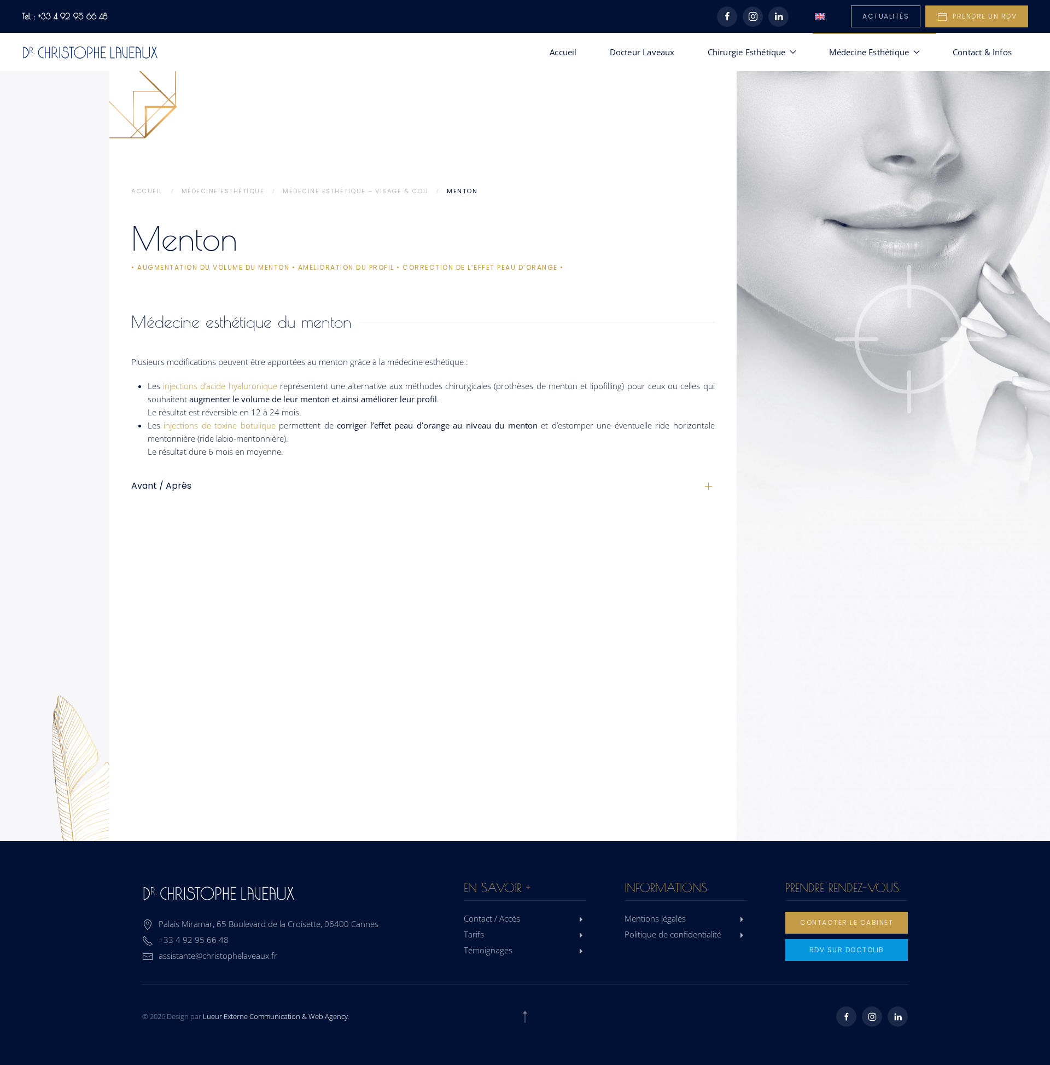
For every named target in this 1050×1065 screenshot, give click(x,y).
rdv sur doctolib (846, 949)
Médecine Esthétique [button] (869, 52)
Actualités (885, 16)
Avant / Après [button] (161, 486)
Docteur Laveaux (642, 52)
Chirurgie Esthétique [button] (747, 52)
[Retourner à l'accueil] (90, 52)
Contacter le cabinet (846, 922)
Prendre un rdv (982, 16)
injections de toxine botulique (219, 425)
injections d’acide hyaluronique (220, 385)
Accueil (563, 52)
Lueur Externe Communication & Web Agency (275, 1016)
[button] (525, 1017)
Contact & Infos (982, 52)
